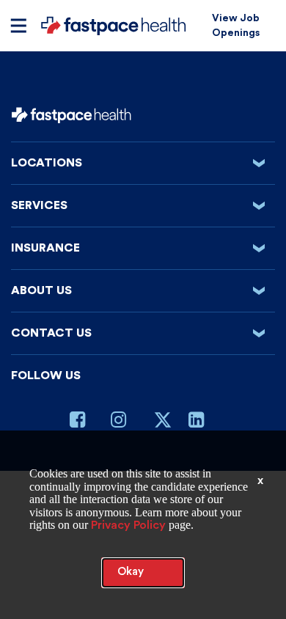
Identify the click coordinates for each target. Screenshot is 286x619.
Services (142, 205)
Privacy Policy (128, 525)
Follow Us (46, 375)
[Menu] (18, 25)
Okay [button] (130, 571)
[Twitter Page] (163, 425)
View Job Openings (236, 25)
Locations (142, 163)
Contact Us (142, 333)
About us (142, 290)
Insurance (142, 248)
